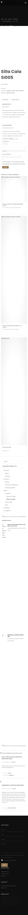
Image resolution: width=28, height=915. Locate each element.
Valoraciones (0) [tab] (15, 99)
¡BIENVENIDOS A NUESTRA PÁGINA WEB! (13, 785)
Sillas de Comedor (6, 21)
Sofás (6, 505)
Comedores (15, 19)
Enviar (4, 865)
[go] (24, 461)
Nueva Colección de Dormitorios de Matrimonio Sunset (16, 525)
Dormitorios (6, 479)
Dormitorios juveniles (10, 487)
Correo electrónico (7, 154)
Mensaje (3, 844)
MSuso (13, 762)
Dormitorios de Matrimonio (11, 484)
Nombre (4, 151)
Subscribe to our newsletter (9, 860)
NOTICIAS (9, 773)
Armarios (7, 482)
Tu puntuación (6, 138)
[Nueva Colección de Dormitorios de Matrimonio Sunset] (14, 753)
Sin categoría (7, 507)
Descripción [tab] (5, 99)
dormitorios (11, 775)
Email (2, 834)
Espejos (7, 473)
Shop (6, 19)
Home (2, 19)
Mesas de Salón (8, 502)
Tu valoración (5, 141)
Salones (10, 19)
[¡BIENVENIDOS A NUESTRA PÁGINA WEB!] (14, 781)
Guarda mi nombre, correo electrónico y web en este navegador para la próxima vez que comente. (13, 163)
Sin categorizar (7, 510)
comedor (7, 92)
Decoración (6, 470)
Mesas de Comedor (11, 496)
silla (14, 92)
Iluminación (7, 476)
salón (11, 92)
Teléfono (3, 839)
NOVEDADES (14, 808)
